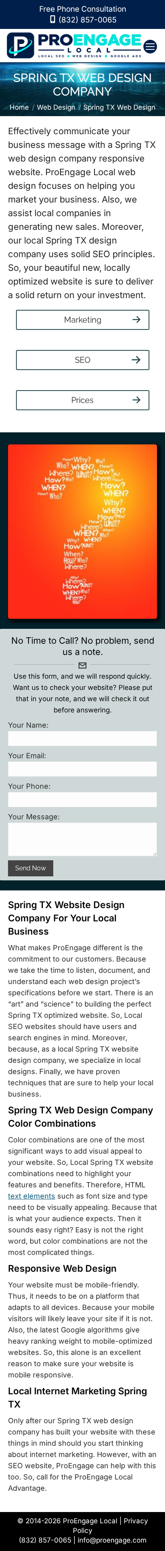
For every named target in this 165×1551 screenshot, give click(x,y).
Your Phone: (29, 786)
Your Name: (28, 725)
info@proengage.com (112, 1540)
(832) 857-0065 (87, 20)
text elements (31, 1196)
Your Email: (27, 755)
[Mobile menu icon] (150, 46)
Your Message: (34, 816)
